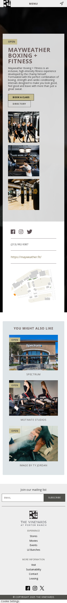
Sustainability (33, 569)
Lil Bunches (33, 549)
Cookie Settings (10, 601)
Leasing (33, 578)
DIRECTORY (19, 103)
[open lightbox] (23, 127)
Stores (33, 536)
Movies (33, 540)
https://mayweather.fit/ (26, 257)
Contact (33, 574)
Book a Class (21, 97)
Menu (33, 3)
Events (33, 545)
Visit (33, 564)
